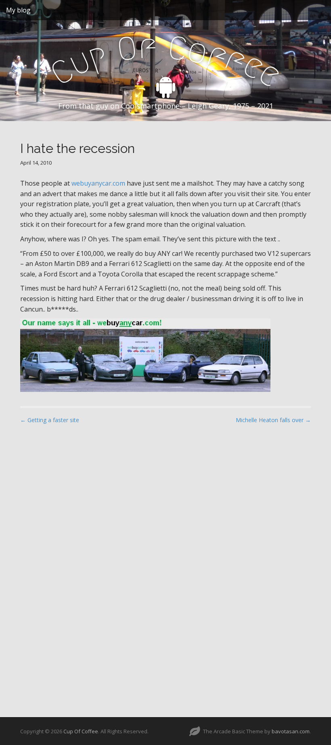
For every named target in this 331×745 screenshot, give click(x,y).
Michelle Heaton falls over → (273, 420)
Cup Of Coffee (80, 731)
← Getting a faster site (49, 420)
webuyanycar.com (98, 183)
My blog (18, 10)
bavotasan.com (291, 731)
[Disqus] (165, 533)
